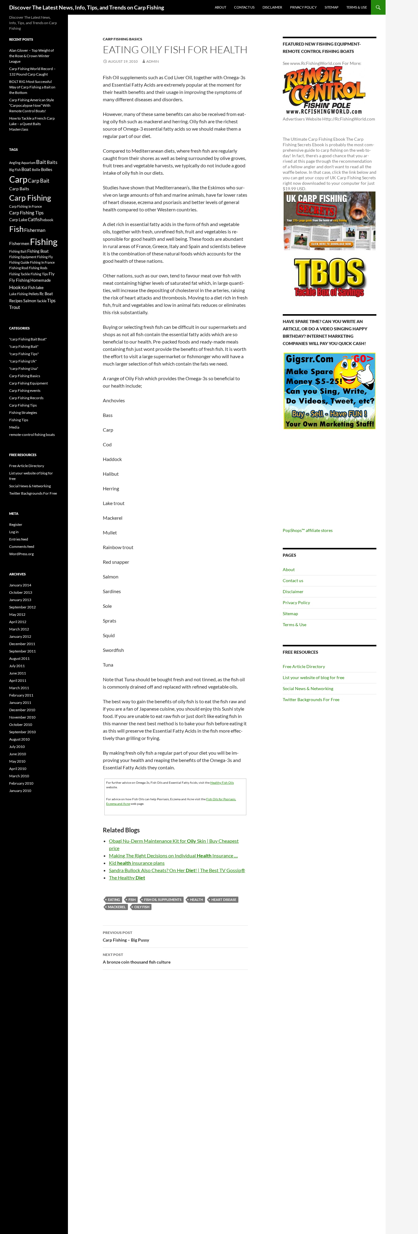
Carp (18, 179)
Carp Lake (18, 219)
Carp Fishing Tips (26, 212)
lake (39, 287)
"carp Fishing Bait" (24, 346)
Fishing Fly (45, 257)
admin (152, 61)
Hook (15, 287)
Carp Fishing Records (26, 398)
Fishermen (19, 243)
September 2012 (22, 607)
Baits (52, 162)
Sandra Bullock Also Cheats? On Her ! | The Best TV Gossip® (177, 870)
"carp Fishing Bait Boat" (28, 339)
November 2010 (22, 717)
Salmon (29, 300)
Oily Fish (141, 907)
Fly (51, 273)
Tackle (42, 301)
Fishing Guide (19, 262)
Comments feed (21, 546)
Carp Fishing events (24, 390)
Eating (114, 899)
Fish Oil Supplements (162, 899)
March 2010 (19, 776)
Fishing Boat (38, 251)
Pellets (33, 294)
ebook (48, 219)
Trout (14, 307)
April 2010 (17, 768)
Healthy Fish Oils (222, 782)
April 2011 (17, 680)
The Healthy (127, 877)
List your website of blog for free (313, 677)
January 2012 (20, 636)
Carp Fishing (30, 197)
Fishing (44, 241)
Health (196, 899)
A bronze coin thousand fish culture (136, 958)
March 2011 (19, 688)
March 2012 (19, 629)
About (220, 7)
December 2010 (22, 710)
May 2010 (17, 761)
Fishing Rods (38, 268)
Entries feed (18, 539)
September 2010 (22, 732)
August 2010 (19, 739)
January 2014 (20, 585)
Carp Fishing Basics (122, 39)
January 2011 (20, 702)
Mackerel (117, 907)
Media (14, 427)
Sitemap (331, 7)
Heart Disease (223, 899)
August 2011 (19, 658)
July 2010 (17, 746)
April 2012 (17, 621)
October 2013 (20, 592)
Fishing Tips (39, 274)
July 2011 (17, 665)
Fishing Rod (18, 268)
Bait (41, 161)
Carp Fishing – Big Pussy (126, 936)
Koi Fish (28, 287)
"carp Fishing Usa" (23, 368)
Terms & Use (356, 7)
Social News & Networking (308, 688)
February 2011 (21, 695)
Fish (132, 899)
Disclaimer (272, 7)
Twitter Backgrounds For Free (311, 699)
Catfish (35, 219)
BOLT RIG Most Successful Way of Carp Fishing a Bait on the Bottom (32, 87)
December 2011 (22, 643)
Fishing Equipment (22, 257)
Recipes (16, 300)
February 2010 (21, 783)
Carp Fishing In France (25, 206)
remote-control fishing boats (32, 434)
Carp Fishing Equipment (28, 383)
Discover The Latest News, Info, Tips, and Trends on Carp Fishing (86, 7)
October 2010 (20, 724)
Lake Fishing (18, 294)
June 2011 (17, 673)
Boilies (46, 169)
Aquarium (28, 163)
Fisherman (34, 230)
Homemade (40, 280)
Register (15, 524)
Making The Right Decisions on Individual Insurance (173, 855)
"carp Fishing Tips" (24, 353)
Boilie (36, 170)
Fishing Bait (18, 251)
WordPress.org (21, 554)
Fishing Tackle (19, 274)
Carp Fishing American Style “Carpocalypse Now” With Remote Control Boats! (31, 105)
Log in (14, 532)
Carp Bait (38, 180)
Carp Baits (19, 188)
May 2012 (17, 614)
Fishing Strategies (23, 412)
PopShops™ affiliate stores (308, 530)
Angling (15, 163)
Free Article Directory (304, 666)
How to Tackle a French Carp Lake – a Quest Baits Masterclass (32, 124)
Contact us (244, 7)
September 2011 (22, 651)
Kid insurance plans (137, 863)
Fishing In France (42, 262)
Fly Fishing (19, 280)
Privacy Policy (303, 7)
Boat (26, 169)
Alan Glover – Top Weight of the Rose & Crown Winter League (31, 56)
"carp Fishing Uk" (23, 361)
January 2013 (20, 599)
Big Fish (15, 170)
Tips (51, 300)
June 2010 (17, 754)
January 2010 (20, 790)
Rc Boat (46, 293)
